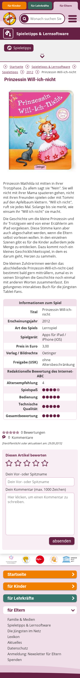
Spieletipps (10, 72)
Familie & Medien (21, 619)
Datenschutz (17, 648)
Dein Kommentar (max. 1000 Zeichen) (36, 489)
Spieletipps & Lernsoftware (51, 67)
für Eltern (66, 5)
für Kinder (14, 5)
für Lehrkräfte (40, 5)
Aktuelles (14, 642)
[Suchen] (24, 19)
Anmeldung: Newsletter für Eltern (34, 654)
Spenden (14, 659)
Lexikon (13, 636)
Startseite (16, 67)
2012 (29, 72)
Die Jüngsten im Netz (24, 631)
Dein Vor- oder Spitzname (26, 474)
